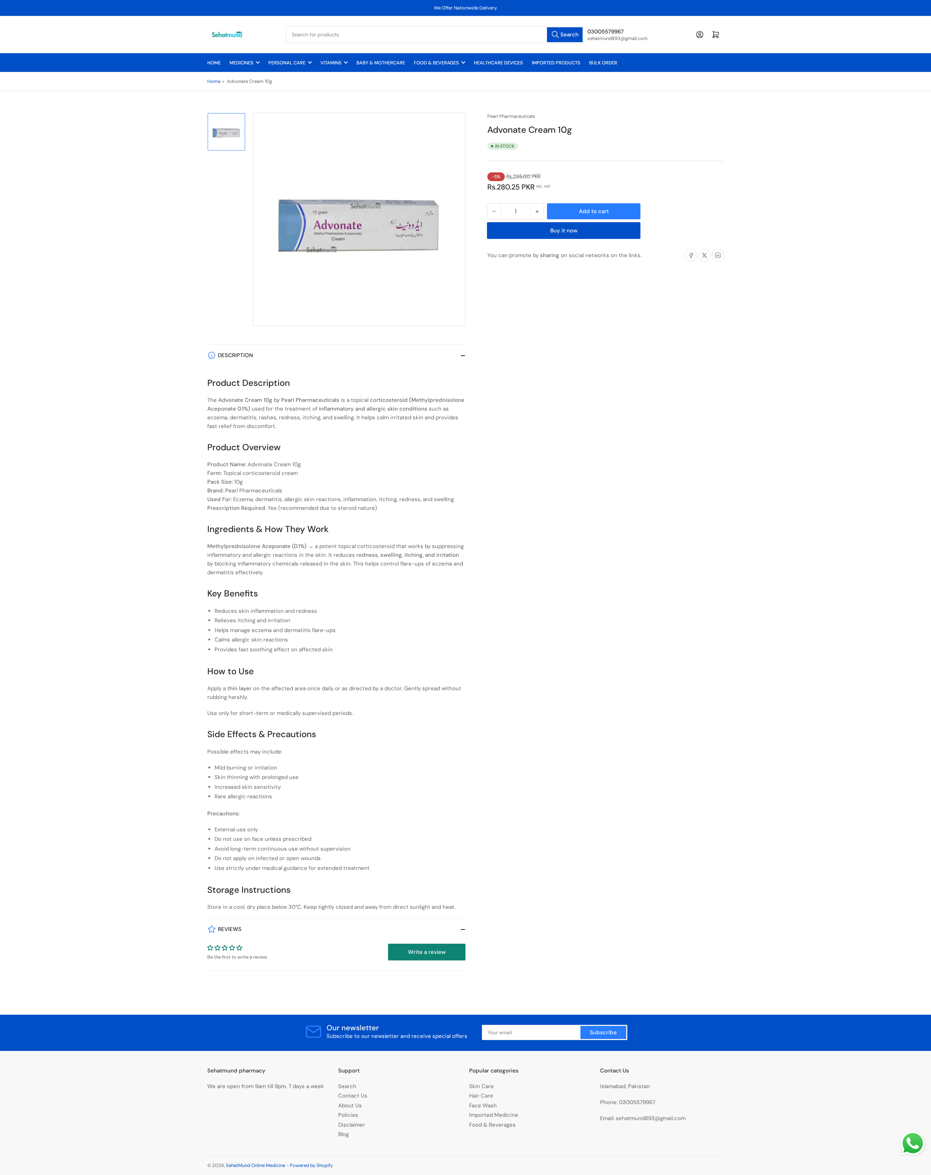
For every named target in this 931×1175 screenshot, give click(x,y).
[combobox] (435, 34)
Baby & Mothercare (380, 63)
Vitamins (330, 63)
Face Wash (483, 1105)
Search (347, 1086)
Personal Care (286, 63)
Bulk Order (603, 63)
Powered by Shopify (311, 1165)
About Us (350, 1105)
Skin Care (481, 1086)
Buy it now (564, 230)
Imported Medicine (493, 1115)
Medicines (241, 63)
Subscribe (603, 1032)
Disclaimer (351, 1124)
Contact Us (352, 1095)
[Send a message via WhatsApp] (912, 1143)
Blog (343, 1134)
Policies (348, 1115)
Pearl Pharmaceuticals (511, 116)
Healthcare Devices (498, 63)
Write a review (427, 952)
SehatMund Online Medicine (255, 1165)
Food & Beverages (436, 63)
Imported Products (556, 63)
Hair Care (481, 1095)
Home (214, 63)
